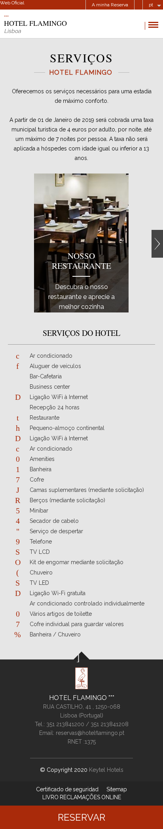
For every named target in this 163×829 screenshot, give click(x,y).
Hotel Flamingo (78, 698)
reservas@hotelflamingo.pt (90, 733)
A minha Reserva (110, 5)
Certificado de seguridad (67, 789)
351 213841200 (65, 724)
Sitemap (116, 789)
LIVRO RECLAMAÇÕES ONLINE (81, 797)
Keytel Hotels (106, 770)
